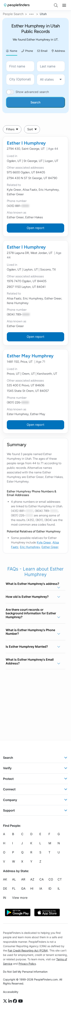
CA (41, 879)
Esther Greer (49, 547)
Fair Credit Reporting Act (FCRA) (28, 950)
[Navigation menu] (64, 5)
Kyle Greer (44, 542)
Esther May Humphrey (30, 356)
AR (23, 879)
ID (49, 888)
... (31, 13)
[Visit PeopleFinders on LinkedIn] (10, 1001)
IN (4, 898)
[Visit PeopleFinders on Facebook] (15, 1001)
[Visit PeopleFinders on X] (5, 1001)
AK (5, 879)
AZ (32, 879)
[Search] (56, 5)
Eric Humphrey (30, 547)
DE (5, 888)
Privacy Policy (27, 963)
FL (14, 888)
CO (50, 879)
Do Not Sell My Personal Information (25, 971)
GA (23, 888)
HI (31, 888)
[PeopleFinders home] (16, 5)
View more (19, 898)
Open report (35, 228)
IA (40, 888)
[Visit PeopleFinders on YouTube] (20, 1001)
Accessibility (10, 991)
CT (60, 879)
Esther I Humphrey (26, 143)
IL (59, 888)
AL (14, 879)
